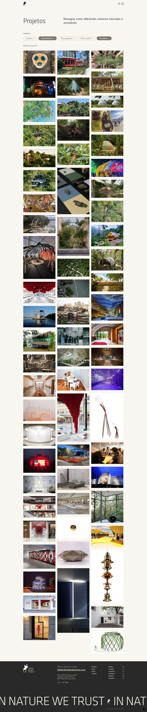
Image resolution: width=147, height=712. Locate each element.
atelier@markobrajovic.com (71, 670)
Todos (30, 38)
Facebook (111, 673)
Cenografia (67, 38)
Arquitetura (47, 38)
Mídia (93, 671)
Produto (104, 38)
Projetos (94, 667)
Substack (111, 678)
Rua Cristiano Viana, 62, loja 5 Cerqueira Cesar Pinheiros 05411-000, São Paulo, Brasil (67, 677)
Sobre (93, 669)
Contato (94, 673)
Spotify (110, 667)
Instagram (111, 671)
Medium (111, 676)
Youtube (111, 669)
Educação (87, 38)
